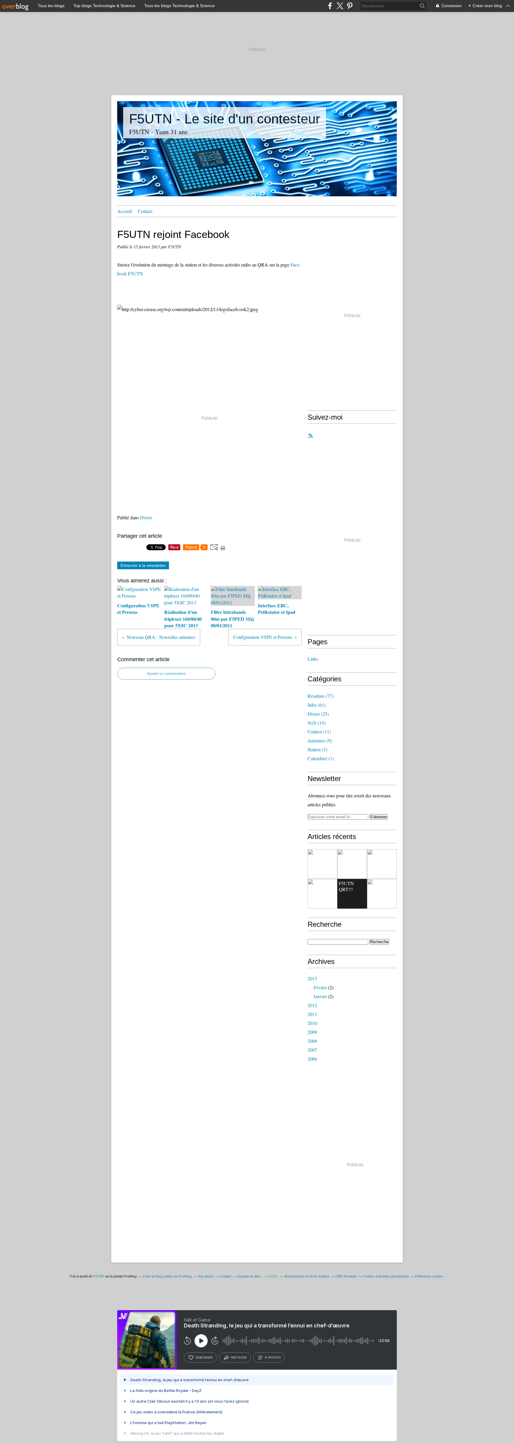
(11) (319, 731)
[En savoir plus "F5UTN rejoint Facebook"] (352, 864)
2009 (312, 1032)
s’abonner (204, 1357)
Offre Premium (346, 1276)
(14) (316, 722)
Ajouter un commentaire (166, 674)
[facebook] (330, 5)
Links (313, 659)
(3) (317, 749)
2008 (312, 1041)
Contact (145, 211)
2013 (312, 978)
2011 (312, 1014)
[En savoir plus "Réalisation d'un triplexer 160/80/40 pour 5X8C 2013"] (322, 894)
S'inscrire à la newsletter (143, 565)
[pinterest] (349, 5)
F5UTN (98, 1276)
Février (320, 987)
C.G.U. (273, 1276)
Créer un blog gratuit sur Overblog (167, 1276)
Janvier (320, 996)
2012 (312, 1005)
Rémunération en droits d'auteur (307, 1276)
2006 (312, 1059)
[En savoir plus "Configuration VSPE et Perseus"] (322, 864)
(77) (320, 696)
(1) (321, 758)
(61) (317, 705)
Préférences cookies (429, 1276)
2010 (312, 1023)
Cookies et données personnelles (386, 1276)
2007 (312, 1050)
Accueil (124, 211)
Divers (146, 517)
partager (239, 1357)
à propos (272, 1357)
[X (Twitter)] (340, 5)
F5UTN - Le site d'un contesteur (224, 118)
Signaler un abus (249, 1276)
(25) (318, 714)
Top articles (206, 1276)
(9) (320, 740)
